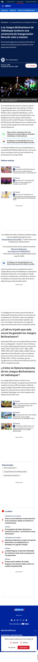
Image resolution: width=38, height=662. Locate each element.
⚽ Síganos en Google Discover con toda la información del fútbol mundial (20, 141)
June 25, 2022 (19, 256)
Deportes (15, 642)
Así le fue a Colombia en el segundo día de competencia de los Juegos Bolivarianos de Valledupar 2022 (24, 196)
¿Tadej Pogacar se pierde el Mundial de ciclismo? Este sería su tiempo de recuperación (19, 553)
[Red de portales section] (35, 630)
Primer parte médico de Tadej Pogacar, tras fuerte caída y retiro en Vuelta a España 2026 (19, 563)
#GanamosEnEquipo (19, 249)
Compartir (33, 65)
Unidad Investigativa (31, 1)
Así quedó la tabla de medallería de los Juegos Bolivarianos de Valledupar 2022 (25, 405)
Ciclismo (7, 527)
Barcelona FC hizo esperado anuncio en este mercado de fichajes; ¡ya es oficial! (23, 182)
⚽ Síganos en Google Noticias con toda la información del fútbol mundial (20, 263)
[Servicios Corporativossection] (35, 635)
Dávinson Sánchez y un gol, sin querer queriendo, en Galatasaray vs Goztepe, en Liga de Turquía (20, 542)
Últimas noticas (10, 1)
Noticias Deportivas (10, 468)
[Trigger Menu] (2, 6)
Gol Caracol (20, 1)
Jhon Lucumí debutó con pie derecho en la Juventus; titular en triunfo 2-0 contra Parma (20, 520)
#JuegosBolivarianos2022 (12, 239)
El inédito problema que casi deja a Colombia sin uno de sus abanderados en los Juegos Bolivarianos (23, 428)
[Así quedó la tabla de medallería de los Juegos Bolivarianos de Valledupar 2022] (6, 404)
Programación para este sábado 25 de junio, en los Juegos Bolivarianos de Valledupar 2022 (25, 416)
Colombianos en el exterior (13, 516)
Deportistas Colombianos (11, 475)
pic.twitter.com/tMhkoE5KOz (19, 251)
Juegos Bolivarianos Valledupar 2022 (15, 471)
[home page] (2, 2)
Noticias (25, 642)
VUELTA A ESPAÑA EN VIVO (26, 10)
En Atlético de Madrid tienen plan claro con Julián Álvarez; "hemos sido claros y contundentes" (25, 171)
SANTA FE (13, 10)
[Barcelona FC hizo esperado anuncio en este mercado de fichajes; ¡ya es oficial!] (6, 180)
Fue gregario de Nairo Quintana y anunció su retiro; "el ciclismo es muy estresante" (20, 531)
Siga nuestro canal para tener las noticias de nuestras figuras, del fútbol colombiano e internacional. (21, 134)
